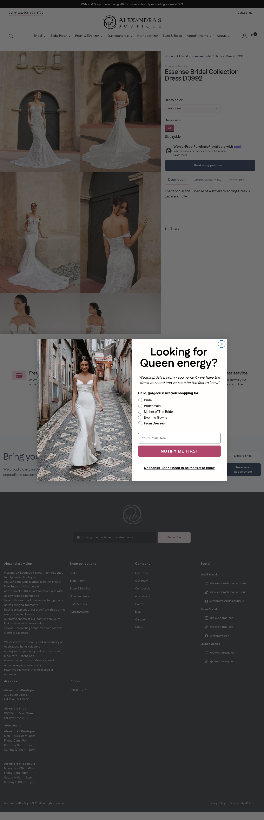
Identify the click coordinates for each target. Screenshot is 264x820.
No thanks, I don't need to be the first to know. (179, 468)
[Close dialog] (221, 344)
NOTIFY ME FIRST (179, 451)
